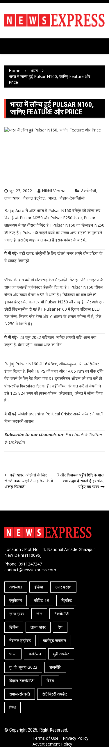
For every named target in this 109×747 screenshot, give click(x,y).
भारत (52, 198)
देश (60, 627)
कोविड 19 (41, 600)
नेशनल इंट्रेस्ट (34, 198)
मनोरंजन (35, 654)
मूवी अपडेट (61, 654)
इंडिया (38, 587)
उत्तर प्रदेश (63, 587)
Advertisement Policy (52, 744)
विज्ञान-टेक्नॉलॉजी (72, 198)
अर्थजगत (15, 587)
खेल (39, 613)
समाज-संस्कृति (19, 694)
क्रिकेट (66, 600)
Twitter (95, 434)
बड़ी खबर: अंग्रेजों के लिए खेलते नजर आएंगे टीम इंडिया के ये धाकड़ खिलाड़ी (28, 480)
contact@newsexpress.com (30, 569)
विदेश (50, 680)
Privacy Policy (75, 738)
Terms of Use (45, 738)
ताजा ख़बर (11, 198)
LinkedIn (16, 442)
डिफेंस (13, 627)
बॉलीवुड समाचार (54, 640)
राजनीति (55, 667)
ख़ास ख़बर (16, 613)
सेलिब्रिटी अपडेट (54, 694)
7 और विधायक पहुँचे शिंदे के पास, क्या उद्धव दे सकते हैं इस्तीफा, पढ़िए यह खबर (81, 480)
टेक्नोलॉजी (88, 190)
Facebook (74, 434)
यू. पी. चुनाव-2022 (23, 667)
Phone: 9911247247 (23, 564)
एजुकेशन (15, 600)
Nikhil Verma (53, 190)
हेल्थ (12, 707)
